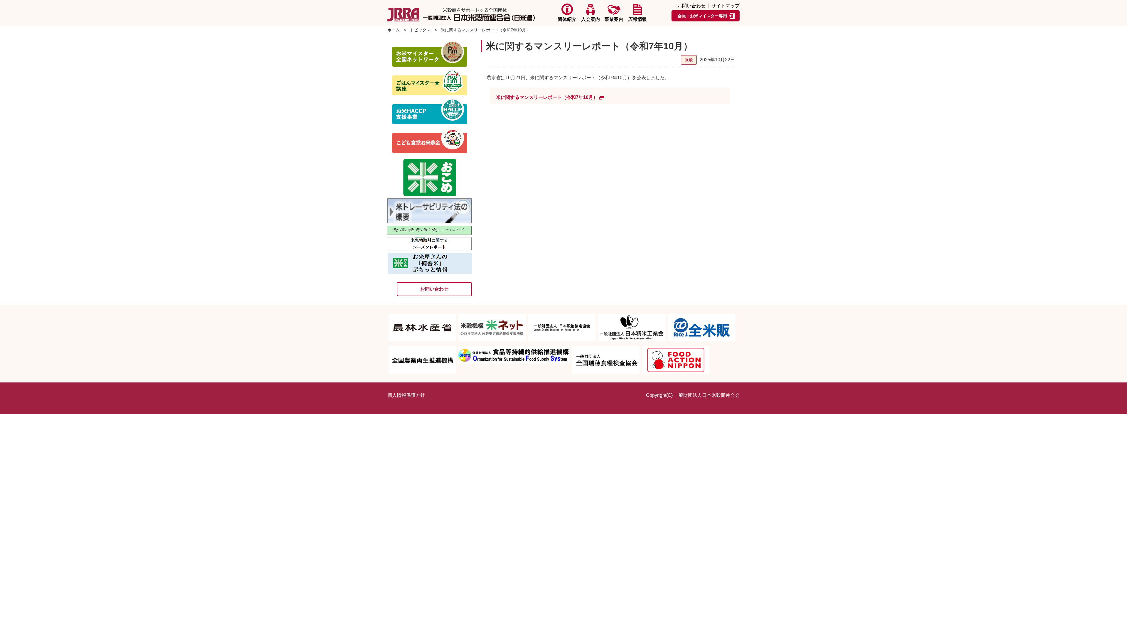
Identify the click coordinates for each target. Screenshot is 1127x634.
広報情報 (637, 19)
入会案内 (590, 19)
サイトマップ (725, 6)
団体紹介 (567, 19)
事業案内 (614, 19)
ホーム (393, 30)
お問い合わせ (691, 6)
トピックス (420, 30)
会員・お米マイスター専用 (702, 16)
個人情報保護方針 (406, 395)
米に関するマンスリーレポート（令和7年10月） (547, 97)
